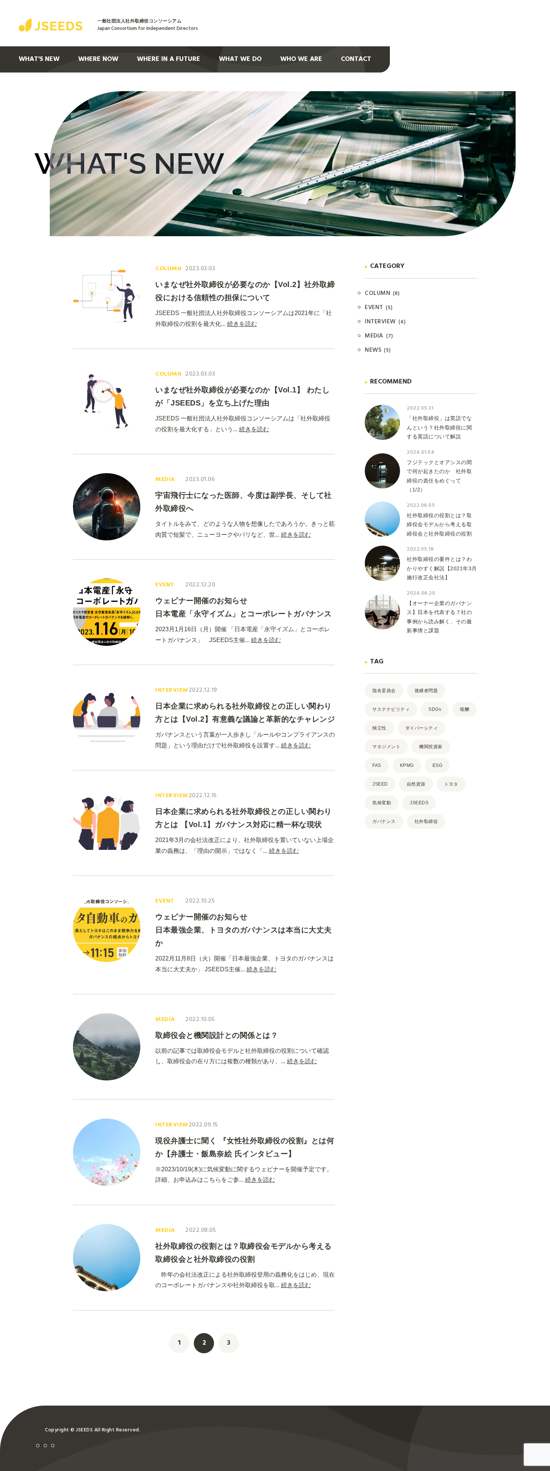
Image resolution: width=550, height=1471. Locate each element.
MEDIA (379, 336)
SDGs (434, 709)
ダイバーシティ (421, 728)
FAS (376, 765)
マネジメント (386, 746)
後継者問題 (426, 690)
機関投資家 (431, 746)
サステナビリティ (391, 709)
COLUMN (382, 293)
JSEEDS (419, 802)
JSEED (380, 784)
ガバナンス (384, 821)
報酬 (464, 709)
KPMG (407, 765)
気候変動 (381, 802)
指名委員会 (384, 690)
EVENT (379, 307)
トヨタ (451, 784)
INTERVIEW (385, 322)
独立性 (379, 728)
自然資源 (416, 784)
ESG (438, 765)
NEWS (378, 350)
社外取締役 (426, 821)
